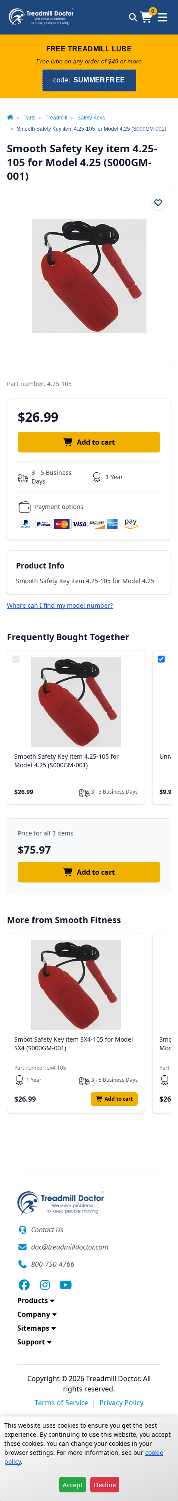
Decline (105, 1484)
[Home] (10, 117)
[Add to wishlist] (158, 202)
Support (31, 1342)
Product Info (40, 565)
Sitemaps (33, 1328)
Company (33, 1314)
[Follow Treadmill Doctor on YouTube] (66, 1285)
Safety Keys (91, 118)
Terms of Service (62, 1402)
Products (32, 1300)
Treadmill (56, 118)
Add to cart (96, 442)
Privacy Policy (121, 1402)
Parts (29, 118)
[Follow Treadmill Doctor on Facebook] (24, 1285)
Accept (73, 1484)
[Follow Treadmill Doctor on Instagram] (45, 1285)
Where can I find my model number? (60, 605)
